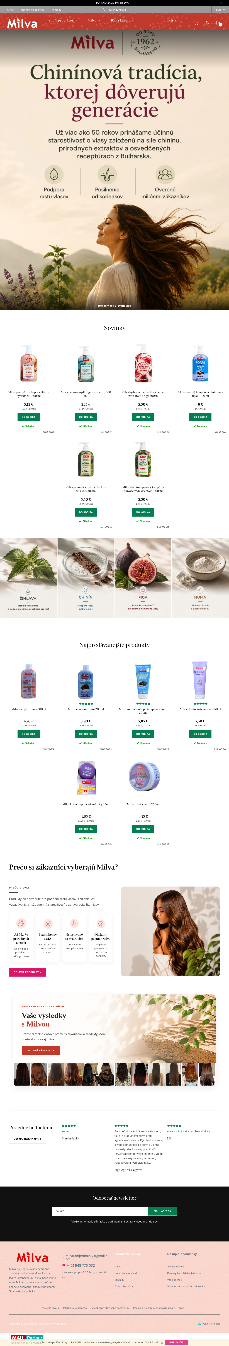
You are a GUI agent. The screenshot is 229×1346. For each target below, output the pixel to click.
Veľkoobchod (174, 1279)
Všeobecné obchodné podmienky (186, 1286)
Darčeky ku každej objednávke (184, 1273)
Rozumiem (176, 1342)
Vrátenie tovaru (50, 1308)
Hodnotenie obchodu (33, 9)
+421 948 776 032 (81, 1265)
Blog (181, 1308)
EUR (218, 9)
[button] (11, 172)
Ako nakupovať (175, 1266)
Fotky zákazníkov (123, 1286)
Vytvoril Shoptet (211, 1323)
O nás (10, 9)
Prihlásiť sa (162, 1211)
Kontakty (56, 9)
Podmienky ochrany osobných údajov (154, 1308)
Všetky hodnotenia (27, 1139)
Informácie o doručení (75, 1308)
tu (162, 1342)
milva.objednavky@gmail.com (87, 1257)
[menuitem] (63, 20)
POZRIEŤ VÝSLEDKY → (41, 1050)
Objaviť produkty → (27, 972)
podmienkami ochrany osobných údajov (133, 1221)
